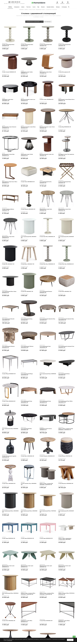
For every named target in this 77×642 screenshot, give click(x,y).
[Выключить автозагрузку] (74, 637)
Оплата (9, 3)
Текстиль (28, 6)
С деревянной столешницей (33, 21)
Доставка (6, 3)
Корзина (67, 3)
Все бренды (48, 21)
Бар (38, 6)
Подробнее (9, 640)
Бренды (58, 6)
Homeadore (21, 9)
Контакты (13, 3)
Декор (22, 6)
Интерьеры (64, 6)
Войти (57, 3)
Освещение (16, 6)
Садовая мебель (50, 6)
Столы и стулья (32, 9)
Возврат (17, 3)
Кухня (34, 6)
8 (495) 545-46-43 (15, 2)
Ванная (43, 6)
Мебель (26, 9)
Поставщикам (21, 3)
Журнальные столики (40, 9)
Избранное (62, 3)
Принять (70, 639)
